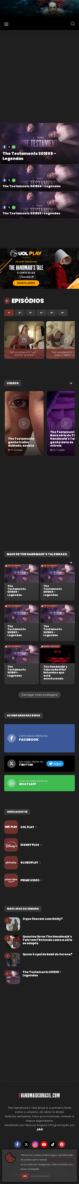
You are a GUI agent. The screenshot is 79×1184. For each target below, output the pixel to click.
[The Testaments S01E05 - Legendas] (21, 573)
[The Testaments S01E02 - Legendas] (57, 613)
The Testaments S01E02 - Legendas (52, 631)
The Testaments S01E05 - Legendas (29, 156)
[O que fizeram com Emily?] (13, 924)
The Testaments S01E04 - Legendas (32, 186)
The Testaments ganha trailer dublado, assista (21, 442)
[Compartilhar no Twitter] (9, 147)
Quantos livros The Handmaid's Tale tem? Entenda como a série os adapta (47, 940)
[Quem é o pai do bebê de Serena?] (13, 959)
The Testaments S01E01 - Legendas (16, 671)
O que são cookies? (40, 1176)
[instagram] (35, 1144)
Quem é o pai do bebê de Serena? (47, 954)
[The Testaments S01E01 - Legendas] (21, 654)
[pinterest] (61, 1144)
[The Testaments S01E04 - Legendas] (57, 573)
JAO (39, 1129)
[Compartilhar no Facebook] (4, 147)
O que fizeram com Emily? (43, 919)
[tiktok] (53, 1144)
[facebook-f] (17, 1144)
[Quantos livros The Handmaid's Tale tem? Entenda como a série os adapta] (13, 942)
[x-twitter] (26, 1144)
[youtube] (44, 1144)
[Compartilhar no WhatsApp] (14, 147)
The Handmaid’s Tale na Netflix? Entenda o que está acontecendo (55, 672)
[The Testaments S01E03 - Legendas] (21, 613)
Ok (25, 1176)
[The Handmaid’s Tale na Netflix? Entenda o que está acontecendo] (57, 654)
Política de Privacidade (60, 1159)
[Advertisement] (39, 76)
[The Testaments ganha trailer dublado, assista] (24, 423)
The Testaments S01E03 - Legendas (31, 213)
